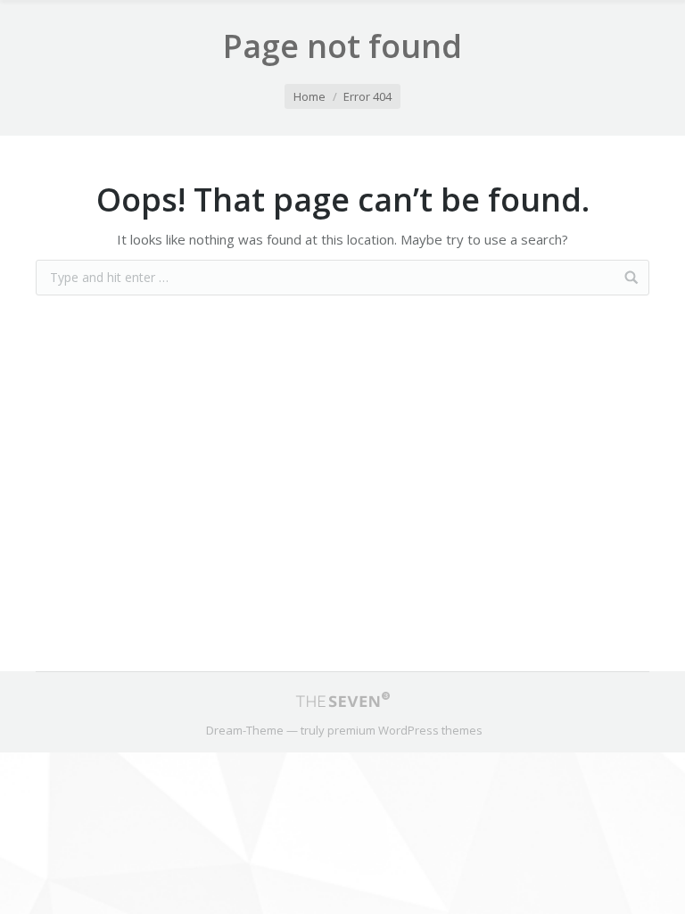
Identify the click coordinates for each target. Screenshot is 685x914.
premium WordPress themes (405, 730)
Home (309, 96)
